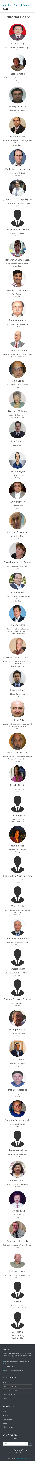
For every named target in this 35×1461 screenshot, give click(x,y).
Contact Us (6, 1398)
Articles (5, 1423)
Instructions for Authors (10, 1390)
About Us (5, 1415)
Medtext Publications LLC (23, 1458)
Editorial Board (7, 1419)
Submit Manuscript (9, 1394)
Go (30, 1444)
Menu (4, 9)
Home (4, 1382)
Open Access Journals (9, 1386)
